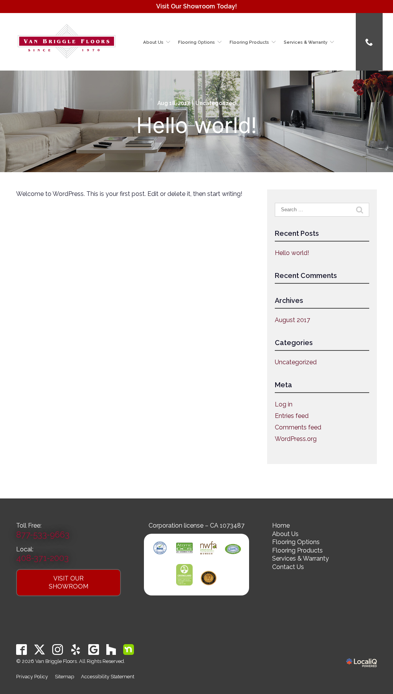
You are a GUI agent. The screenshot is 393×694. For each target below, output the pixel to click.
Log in (283, 404)
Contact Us (288, 567)
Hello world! (196, 125)
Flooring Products (249, 42)
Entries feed (292, 415)
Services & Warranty (305, 42)
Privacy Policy (32, 676)
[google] (94, 649)
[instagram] (58, 649)
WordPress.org (296, 438)
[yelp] (76, 649)
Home (281, 525)
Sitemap (64, 676)
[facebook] (21, 649)
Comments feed (298, 427)
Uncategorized (215, 103)
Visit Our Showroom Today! (196, 6)
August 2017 (292, 320)
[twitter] (39, 649)
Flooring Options (196, 42)
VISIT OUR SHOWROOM (68, 582)
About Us (153, 42)
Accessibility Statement (107, 676)
